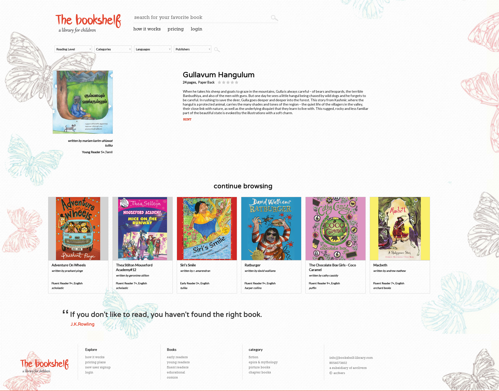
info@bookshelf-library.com (351, 358)
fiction (253, 357)
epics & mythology (263, 362)
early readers (177, 357)
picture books (259, 367)
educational (176, 372)
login (196, 29)
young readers (178, 362)
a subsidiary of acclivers (348, 368)
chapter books (260, 372)
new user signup (98, 367)
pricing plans (95, 362)
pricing (176, 29)
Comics (172, 377)
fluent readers (177, 367)
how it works (147, 29)
